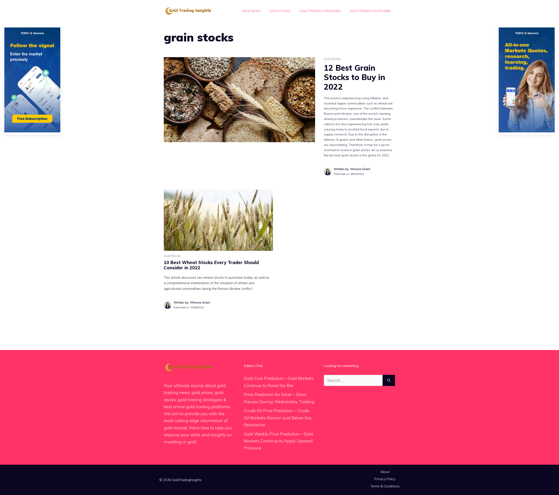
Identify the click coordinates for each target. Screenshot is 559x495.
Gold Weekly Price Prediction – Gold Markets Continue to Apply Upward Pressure (278, 441)
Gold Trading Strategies (320, 11)
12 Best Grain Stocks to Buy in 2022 (354, 77)
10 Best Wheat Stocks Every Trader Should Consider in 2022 (211, 265)
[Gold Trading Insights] (188, 10)
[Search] (389, 380)
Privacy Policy (384, 479)
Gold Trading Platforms (370, 11)
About (385, 472)
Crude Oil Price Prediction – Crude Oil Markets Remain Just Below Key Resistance (278, 417)
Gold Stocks (280, 11)
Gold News (251, 11)
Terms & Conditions (385, 486)
